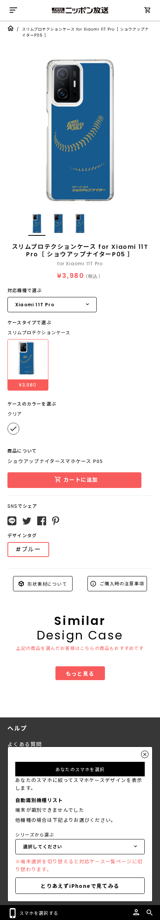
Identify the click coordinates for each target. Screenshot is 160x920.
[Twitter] (26, 521)
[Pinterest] (55, 520)
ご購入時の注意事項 (121, 583)
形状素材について (46, 583)
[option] (80, 130)
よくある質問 (24, 744)
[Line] (11, 520)
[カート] (147, 11)
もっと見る (80, 673)
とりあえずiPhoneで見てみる (80, 885)
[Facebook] (41, 520)
